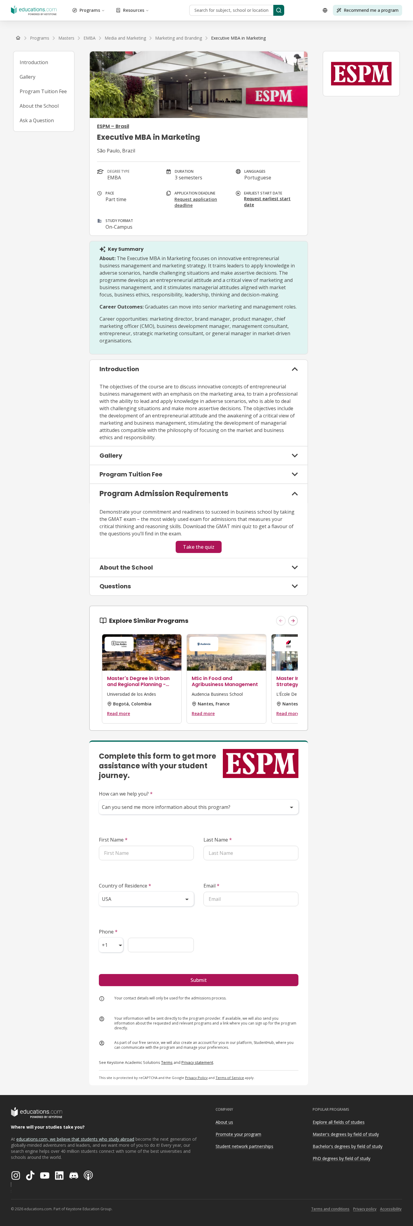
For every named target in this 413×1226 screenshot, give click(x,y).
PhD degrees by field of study (341, 1158)
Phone (108, 931)
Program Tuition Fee (43, 91)
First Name (113, 839)
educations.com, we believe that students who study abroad (75, 1139)
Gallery (27, 77)
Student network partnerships (244, 1146)
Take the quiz (198, 547)
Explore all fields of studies (339, 1122)
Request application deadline (195, 202)
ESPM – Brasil (113, 126)
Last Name (217, 839)
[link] (238, 38)
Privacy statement (197, 1062)
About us (224, 1122)
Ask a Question (37, 120)
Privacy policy (364, 1208)
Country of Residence (125, 885)
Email (211, 885)
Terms (167, 1062)
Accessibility (391, 1208)
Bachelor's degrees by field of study (347, 1146)
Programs (90, 10)
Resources (133, 10)
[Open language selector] (325, 10)
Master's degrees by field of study (346, 1134)
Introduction (34, 62)
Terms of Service (230, 1077)
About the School (39, 106)
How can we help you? (126, 793)
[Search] (278, 10)
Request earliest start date (267, 202)
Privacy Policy (196, 1077)
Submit (198, 980)
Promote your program (238, 1134)
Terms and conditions (330, 1208)
